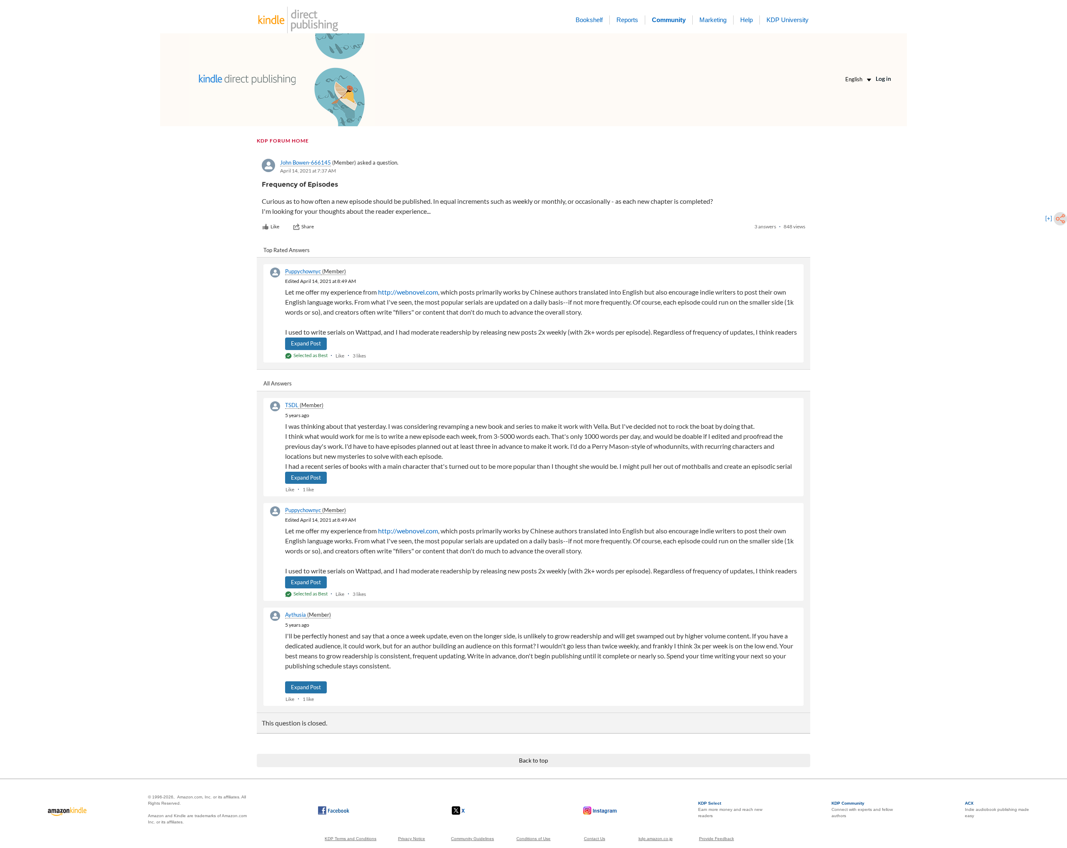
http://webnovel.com (408, 292)
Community (669, 19)
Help (746, 19)
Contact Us (594, 838)
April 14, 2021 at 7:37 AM (308, 171)
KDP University (787, 19)
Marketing (712, 19)
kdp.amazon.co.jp (656, 838)
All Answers (277, 383)
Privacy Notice (411, 838)
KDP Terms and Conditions (350, 838)
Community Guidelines (472, 838)
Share (307, 226)
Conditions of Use (533, 838)
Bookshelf (589, 19)
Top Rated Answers (286, 250)
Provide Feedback (716, 838)
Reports (627, 19)
